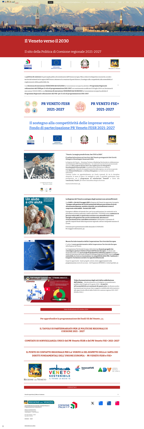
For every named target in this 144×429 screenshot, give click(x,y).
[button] (142, 2)
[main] (72, 41)
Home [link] (50, 2)
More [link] (135, 2)
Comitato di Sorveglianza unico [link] (73, 2)
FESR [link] (120, 2)
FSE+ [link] (127, 2)
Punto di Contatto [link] (110, 2)
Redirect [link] (58, 2)
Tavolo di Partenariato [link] (93, 2)
